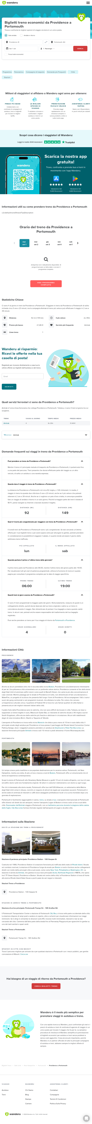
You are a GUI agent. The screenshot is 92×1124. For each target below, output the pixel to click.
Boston (51, 687)
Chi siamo (29, 1090)
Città (73, 72)
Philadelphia (64, 870)
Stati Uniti (17, 1065)
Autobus (5, 1090)
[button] (88, 3)
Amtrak (6, 423)
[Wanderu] (10, 3)
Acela (55, 873)
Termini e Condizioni (58, 1099)
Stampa (28, 1099)
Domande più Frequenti (56, 72)
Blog (27, 1095)
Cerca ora (24, 954)
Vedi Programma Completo (46, 284)
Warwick (41, 722)
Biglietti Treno (6, 1065)
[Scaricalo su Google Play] (75, 178)
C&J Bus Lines (17, 808)
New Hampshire (29, 1065)
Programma (7, 72)
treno (41, 800)
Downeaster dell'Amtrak (15, 805)
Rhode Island (77, 865)
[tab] (12, 36)
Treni (4, 1095)
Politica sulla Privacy (58, 1104)
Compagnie (54, 1095)
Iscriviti (9, 387)
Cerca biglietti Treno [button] (46, 986)
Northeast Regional (65, 873)
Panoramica (18, 72)
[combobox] (23, 42)
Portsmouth (42, 1065)
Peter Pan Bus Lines (73, 728)
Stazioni (7, 77)
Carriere (28, 1104)
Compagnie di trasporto (35, 72)
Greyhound (59, 728)
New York (54, 870)
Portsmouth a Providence (65, 620)
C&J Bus (53, 913)
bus (54, 800)
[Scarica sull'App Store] (56, 178)
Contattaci (54, 1090)
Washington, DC (76, 870)
